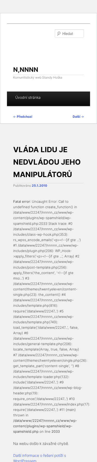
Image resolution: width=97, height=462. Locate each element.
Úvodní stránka (28, 97)
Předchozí (22, 116)
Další (78, 116)
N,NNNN (25, 69)
